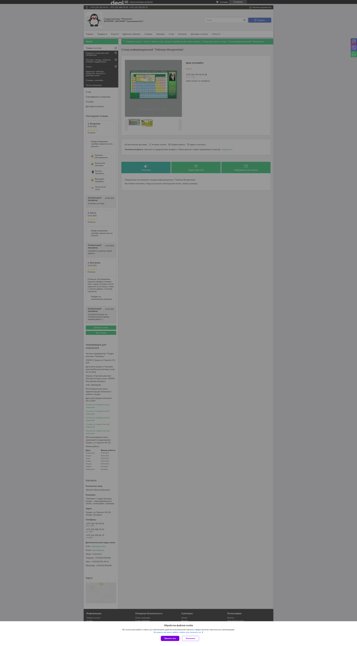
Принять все (170, 638)
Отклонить (190, 638)
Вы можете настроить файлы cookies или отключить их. (178, 632)
